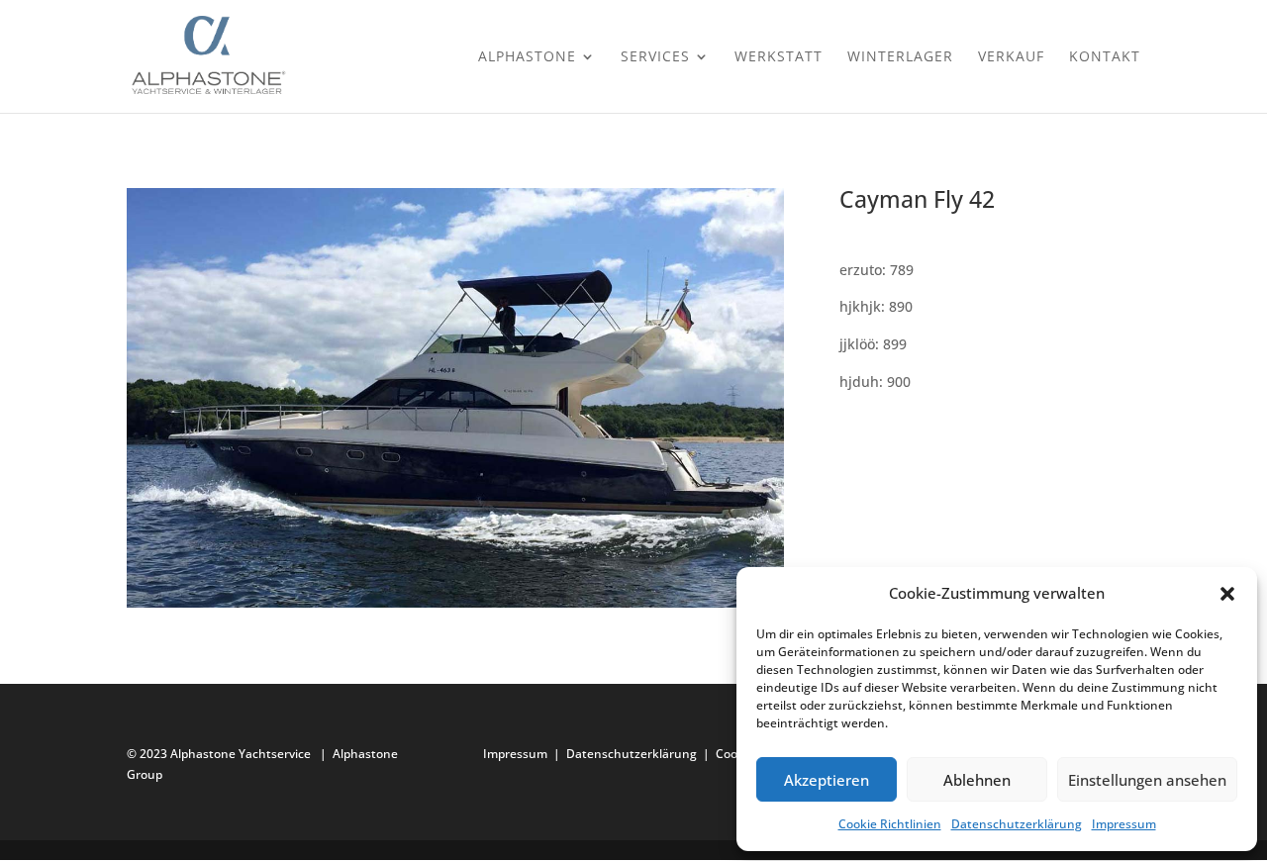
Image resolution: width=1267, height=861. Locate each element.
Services (655, 57)
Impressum (1124, 823)
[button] (1227, 594)
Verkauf (1011, 57)
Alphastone (527, 57)
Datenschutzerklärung (1016, 823)
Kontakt (1104, 57)
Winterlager (900, 57)
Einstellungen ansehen (1147, 780)
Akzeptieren (826, 780)
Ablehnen (977, 780)
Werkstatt (778, 57)
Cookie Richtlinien (889, 823)
